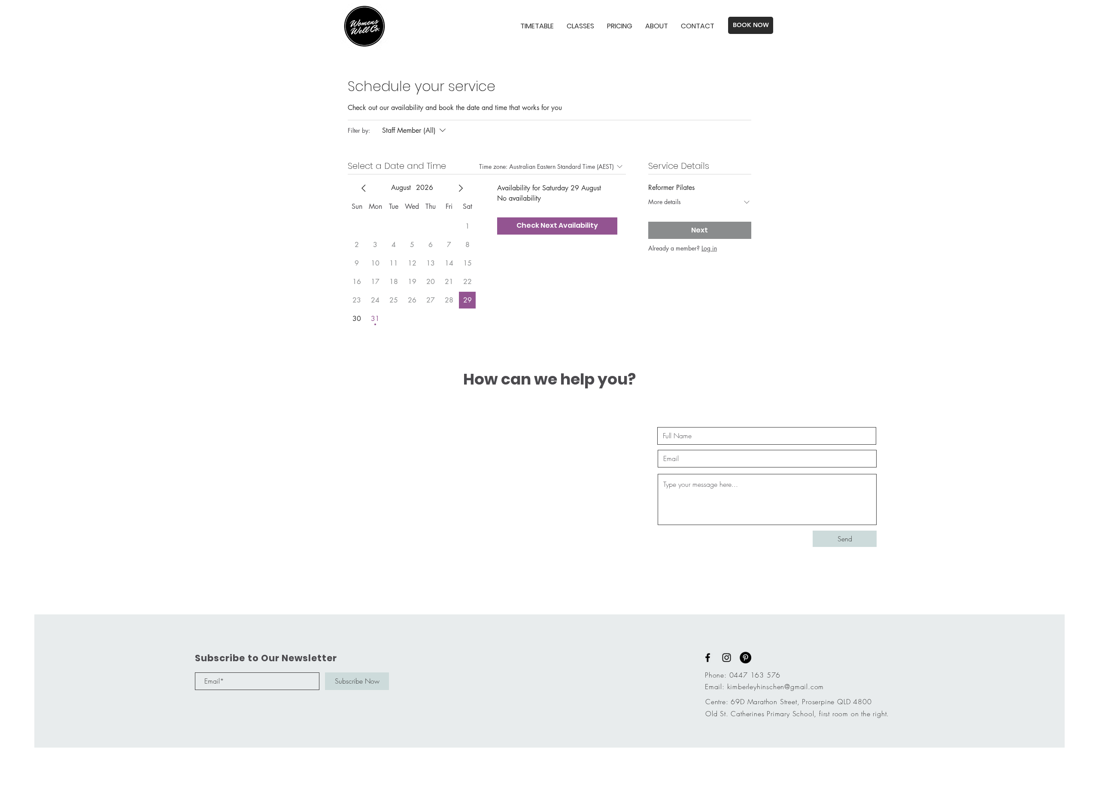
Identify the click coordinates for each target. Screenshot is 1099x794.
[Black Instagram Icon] (726, 657)
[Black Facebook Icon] (707, 657)
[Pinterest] (745, 657)
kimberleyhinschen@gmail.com (775, 686)
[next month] (460, 188)
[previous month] (363, 188)
